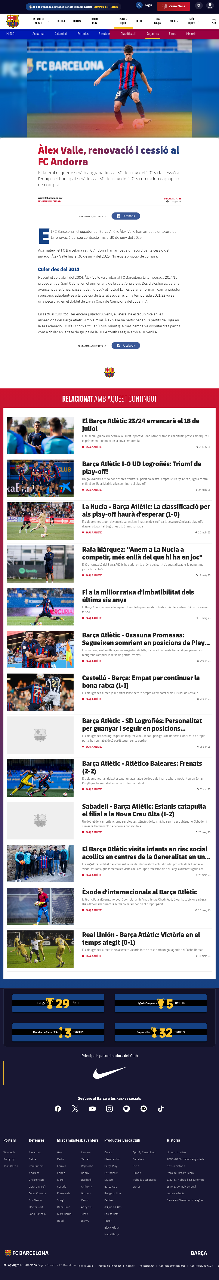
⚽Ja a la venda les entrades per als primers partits (73, 7)
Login (145, 6)
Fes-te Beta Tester (111, 1217)
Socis (173, 21)
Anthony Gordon (86, 1190)
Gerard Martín (37, 1186)
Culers (77, 21)
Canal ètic (139, 1159)
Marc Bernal (64, 1214)
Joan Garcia (10, 1166)
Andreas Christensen (36, 1176)
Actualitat (38, 33)
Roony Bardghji (86, 1176)
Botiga (61, 21)
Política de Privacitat (109, 1265)
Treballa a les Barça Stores (144, 1183)
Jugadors (153, 33)
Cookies (130, 1265)
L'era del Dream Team (180, 1173)
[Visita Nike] (109, 1073)
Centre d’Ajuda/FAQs (112, 1203)
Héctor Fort (36, 1207)
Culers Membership (112, 1156)
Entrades (83, 33)
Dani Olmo (63, 1207)
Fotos (172, 33)
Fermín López (61, 1169)
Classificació (128, 33)
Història (191, 33)
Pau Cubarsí (36, 1166)
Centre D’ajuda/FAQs (201, 1265)
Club (139, 21)
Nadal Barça (111, 1234)
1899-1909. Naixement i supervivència (181, 1190)
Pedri (60, 1159)
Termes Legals (85, 1265)
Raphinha (87, 1166)
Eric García (35, 1200)
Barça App (110, 1186)
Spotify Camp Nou (144, 1152)
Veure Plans (177, 6)
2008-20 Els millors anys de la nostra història (185, 1162)
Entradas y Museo (111, 1176)
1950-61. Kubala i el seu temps (185, 1179)
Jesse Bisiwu (85, 1217)
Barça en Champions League (185, 1200)
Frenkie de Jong (63, 1197)
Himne (137, 1173)
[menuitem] (210, 4)
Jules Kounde (37, 1193)
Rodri (60, 1220)
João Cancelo (37, 1214)
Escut (136, 1166)
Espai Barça (157, 21)
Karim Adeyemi (86, 1203)
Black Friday (112, 1227)
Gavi (59, 1152)
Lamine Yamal (85, 1156)
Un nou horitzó (176, 1152)
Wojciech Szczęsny (9, 1156)
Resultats (104, 33)
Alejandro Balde (35, 1156)
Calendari (61, 33)
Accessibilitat (147, 1265)
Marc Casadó (62, 1183)
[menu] (210, 5)
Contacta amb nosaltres (172, 1265)
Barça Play (95, 21)
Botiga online (112, 1193)
